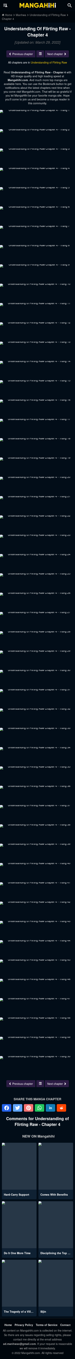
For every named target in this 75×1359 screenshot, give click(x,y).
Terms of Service (47, 1325)
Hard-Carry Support (16, 1194)
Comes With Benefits (54, 1194)
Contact (65, 1325)
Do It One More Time (17, 1253)
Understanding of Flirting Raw (49, 62)
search (69, 5)
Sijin (43, 1311)
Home (8, 1325)
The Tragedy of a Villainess (21, 1311)
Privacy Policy (24, 1325)
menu (5, 5)
